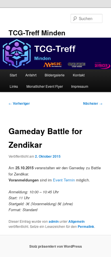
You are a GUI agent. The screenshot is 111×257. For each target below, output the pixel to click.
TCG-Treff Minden (37, 32)
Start (13, 74)
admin (54, 221)
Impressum (79, 86)
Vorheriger (19, 103)
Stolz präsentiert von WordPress (55, 246)
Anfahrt (30, 74)
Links (14, 86)
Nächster (92, 103)
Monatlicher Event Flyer (44, 86)
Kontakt (79, 74)
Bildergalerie (55, 74)
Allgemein (76, 221)
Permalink (86, 226)
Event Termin (64, 180)
